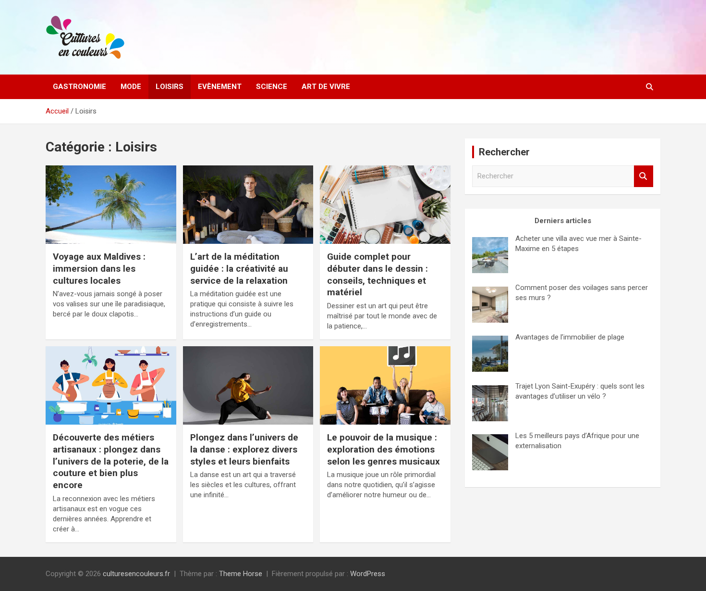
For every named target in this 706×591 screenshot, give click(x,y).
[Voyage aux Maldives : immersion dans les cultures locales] (110, 204)
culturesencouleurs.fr (136, 573)
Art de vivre (326, 86)
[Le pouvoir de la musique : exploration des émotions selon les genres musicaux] (385, 385)
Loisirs (169, 86)
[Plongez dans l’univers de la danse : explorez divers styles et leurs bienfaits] (248, 385)
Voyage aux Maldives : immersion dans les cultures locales (99, 268)
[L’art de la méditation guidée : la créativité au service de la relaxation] (248, 204)
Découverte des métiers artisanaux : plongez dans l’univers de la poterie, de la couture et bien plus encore (111, 461)
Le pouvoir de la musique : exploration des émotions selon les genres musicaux (383, 449)
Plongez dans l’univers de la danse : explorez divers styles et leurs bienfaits (244, 449)
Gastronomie (79, 86)
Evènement (220, 86)
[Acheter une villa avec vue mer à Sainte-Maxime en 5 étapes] (490, 255)
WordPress (367, 573)
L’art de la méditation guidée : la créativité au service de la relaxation (239, 268)
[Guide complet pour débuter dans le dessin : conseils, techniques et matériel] (385, 204)
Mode (131, 86)
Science (271, 86)
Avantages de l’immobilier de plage (569, 337)
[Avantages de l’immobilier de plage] (490, 354)
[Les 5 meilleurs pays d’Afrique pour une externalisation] (490, 452)
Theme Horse (240, 573)
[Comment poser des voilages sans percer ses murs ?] (490, 305)
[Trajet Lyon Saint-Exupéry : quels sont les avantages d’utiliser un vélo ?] (490, 403)
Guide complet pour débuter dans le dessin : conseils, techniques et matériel (377, 274)
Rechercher (643, 176)
